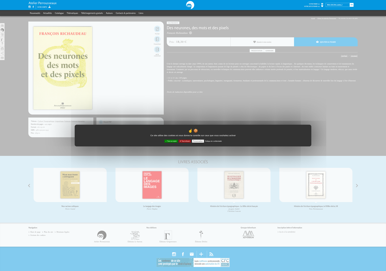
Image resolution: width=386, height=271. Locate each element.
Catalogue (59, 13)
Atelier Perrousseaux (42, 3)
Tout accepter (172, 141)
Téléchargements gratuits (92, 13)
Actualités (47, 13)
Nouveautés (35, 13)
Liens (141, 13)
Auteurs (109, 13)
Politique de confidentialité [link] (213, 141)
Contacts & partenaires (126, 13)
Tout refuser (185, 141)
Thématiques (72, 13)
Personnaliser (198, 141)
